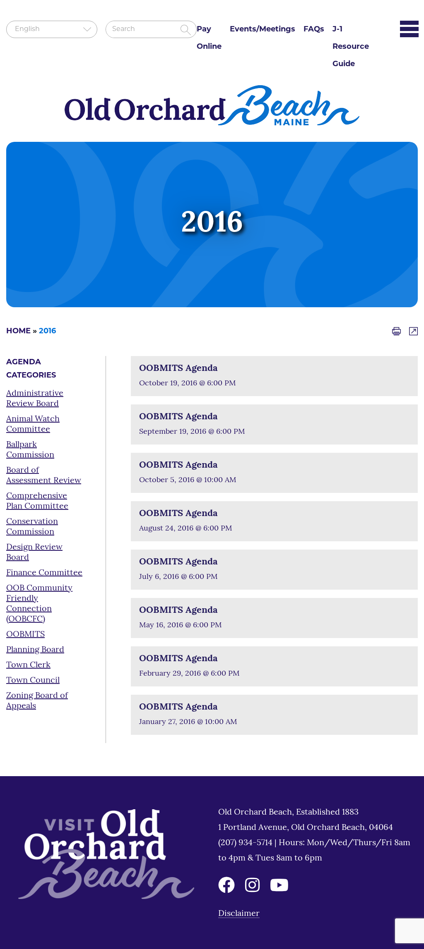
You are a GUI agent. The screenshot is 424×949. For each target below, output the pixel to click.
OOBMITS (25, 635)
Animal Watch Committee (33, 424)
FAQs (314, 29)
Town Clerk (28, 665)
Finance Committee (44, 573)
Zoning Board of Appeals (37, 701)
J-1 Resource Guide (350, 47)
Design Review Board (34, 552)
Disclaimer (239, 914)
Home (18, 331)
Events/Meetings (262, 29)
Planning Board (35, 650)
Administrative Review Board (34, 399)
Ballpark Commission (30, 450)
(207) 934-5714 (246, 843)
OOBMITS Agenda (178, 368)
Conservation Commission (32, 527)
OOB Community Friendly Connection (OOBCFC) (39, 604)
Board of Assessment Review (43, 475)
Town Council (33, 680)
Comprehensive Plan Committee (37, 501)
